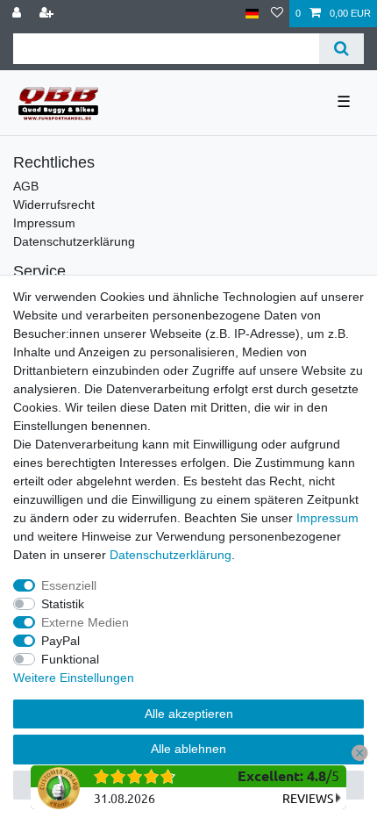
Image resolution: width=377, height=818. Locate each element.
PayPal (60, 641)
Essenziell (68, 585)
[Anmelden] (18, 13)
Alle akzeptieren (189, 714)
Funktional (70, 659)
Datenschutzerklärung (74, 241)
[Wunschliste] (277, 13)
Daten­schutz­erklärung (170, 555)
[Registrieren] (48, 13)
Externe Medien (85, 622)
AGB (26, 186)
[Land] (252, 13)
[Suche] (341, 48)
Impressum (44, 223)
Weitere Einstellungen (73, 678)
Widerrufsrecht (54, 204)
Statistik (62, 604)
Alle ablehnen (188, 749)
